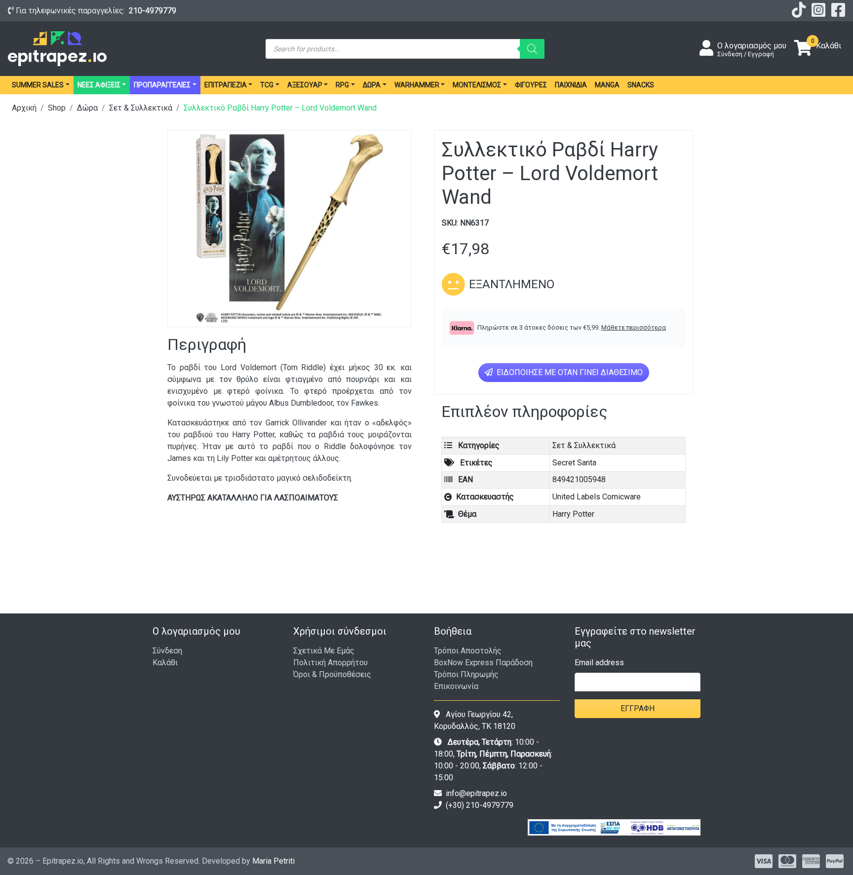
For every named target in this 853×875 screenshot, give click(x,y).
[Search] (532, 49)
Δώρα (87, 108)
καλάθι (165, 662)
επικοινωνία (456, 686)
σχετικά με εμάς (323, 650)
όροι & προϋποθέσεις (332, 674)
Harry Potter (573, 514)
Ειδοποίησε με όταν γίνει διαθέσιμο (569, 372)
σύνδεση (167, 650)
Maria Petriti (273, 861)
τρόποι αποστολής (468, 650)
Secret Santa (574, 462)
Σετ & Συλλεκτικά (140, 108)
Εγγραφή (637, 708)
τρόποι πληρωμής (466, 674)
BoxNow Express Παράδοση (483, 662)
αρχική (24, 108)
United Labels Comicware (596, 496)
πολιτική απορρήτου (330, 662)
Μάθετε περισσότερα (633, 327)
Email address (599, 662)
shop (57, 108)
